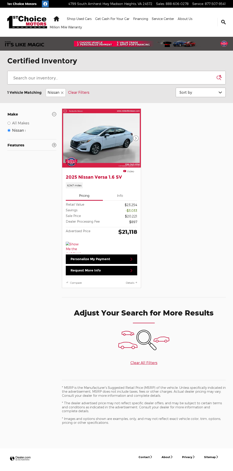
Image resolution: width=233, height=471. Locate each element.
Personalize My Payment (90, 259)
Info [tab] (120, 195)
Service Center (163, 19)
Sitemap (210, 457)
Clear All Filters (143, 362)
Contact (144, 457)
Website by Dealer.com (20, 458)
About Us (185, 19)
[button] (101, 185)
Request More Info (86, 270)
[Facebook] (45, 3)
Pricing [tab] (84, 195)
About (166, 457)
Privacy (187, 457)
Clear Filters (78, 92)
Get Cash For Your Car (112, 19)
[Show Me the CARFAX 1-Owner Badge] (74, 247)
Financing (140, 19)
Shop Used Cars (79, 19)
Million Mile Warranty (66, 27)
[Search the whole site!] (223, 22)
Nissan (53, 92)
